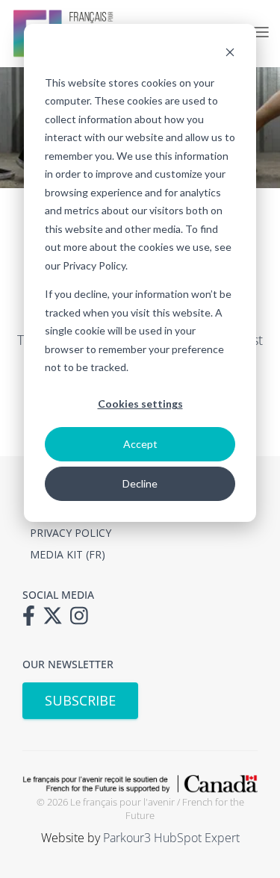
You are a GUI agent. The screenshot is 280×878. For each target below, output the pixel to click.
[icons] (32, 620)
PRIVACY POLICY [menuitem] (70, 533)
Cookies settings (140, 403)
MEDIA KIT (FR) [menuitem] (67, 554)
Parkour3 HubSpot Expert (171, 837)
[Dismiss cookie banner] (230, 54)
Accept (140, 444)
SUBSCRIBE (80, 700)
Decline (140, 483)
